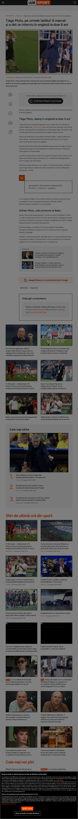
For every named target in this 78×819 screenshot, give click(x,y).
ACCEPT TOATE (27, 808)
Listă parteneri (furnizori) (9, 804)
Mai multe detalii (58, 780)
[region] (39, 795)
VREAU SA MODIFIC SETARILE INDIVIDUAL (27, 813)
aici (60, 786)
